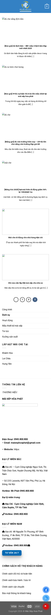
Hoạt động (7, 320)
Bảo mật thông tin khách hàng (16, 593)
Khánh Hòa (7, 353)
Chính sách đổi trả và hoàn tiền (17, 573)
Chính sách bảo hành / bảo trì (16, 580)
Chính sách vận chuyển (13, 586)
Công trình (7, 309)
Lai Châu (6, 358)
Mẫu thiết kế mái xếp (12, 325)
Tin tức (5, 331)
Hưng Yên (7, 364)
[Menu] (4, 6)
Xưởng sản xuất (10, 336)
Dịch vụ (6, 315)
